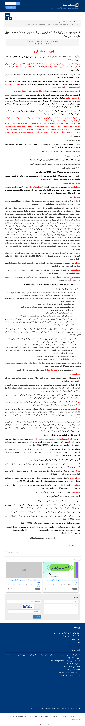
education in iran (74, 646)
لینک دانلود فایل (75, 546)
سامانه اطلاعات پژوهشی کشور (70, 636)
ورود (60, 7)
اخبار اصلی (62, 22)
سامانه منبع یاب (75, 642)
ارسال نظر (37, 617)
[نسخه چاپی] (38, 44)
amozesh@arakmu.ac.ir (59, 661)
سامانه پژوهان (75, 639)
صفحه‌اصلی (76, 22)
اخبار (69, 22)
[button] (10, 7)
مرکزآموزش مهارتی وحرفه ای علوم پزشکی (67, 632)
